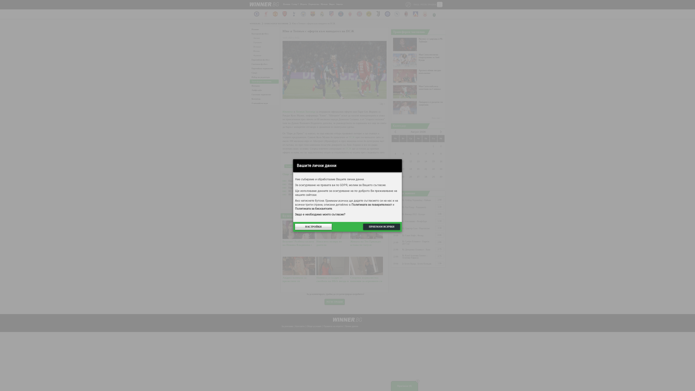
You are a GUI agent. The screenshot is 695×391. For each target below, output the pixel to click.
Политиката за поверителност (371, 204)
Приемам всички (381, 226)
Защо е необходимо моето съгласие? (320, 214)
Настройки (313, 226)
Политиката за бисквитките (313, 208)
